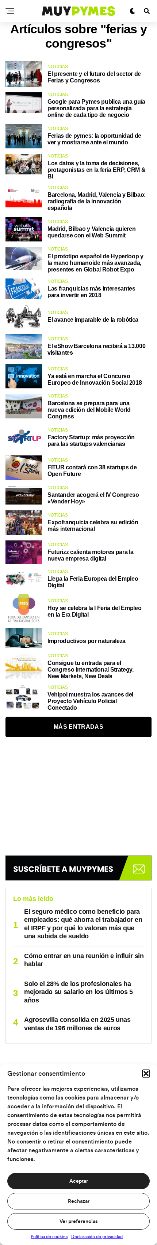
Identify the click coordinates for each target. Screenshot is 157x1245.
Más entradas (78, 727)
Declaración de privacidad (97, 1236)
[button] (146, 1073)
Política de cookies (49, 1236)
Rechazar (78, 1201)
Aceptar (78, 1181)
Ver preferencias (78, 1221)
